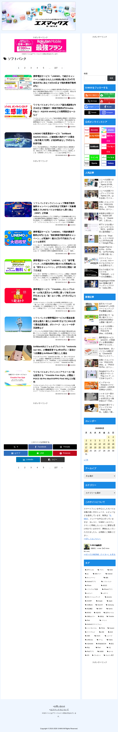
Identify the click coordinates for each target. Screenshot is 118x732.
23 (113, 447)
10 (86, 444)
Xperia (94, 163)
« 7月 (86, 460)
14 (104, 444)
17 (86, 447)
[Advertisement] (40, 179)
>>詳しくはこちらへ (92, 539)
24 (86, 451)
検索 (86, 74)
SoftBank (94, 147)
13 (100, 444)
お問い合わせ (59, 706)
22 (109, 447)
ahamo (111, 130)
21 (104, 447)
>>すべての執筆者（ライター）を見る (99, 554)
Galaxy (111, 163)
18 (91, 447)
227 (56, 68)
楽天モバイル (110, 138)
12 (95, 444)
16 (113, 444)
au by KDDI (94, 136)
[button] (53, 459)
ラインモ (94, 157)
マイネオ (110, 157)
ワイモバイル (110, 149)
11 (91, 444)
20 (100, 447)
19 (95, 447)
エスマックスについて (59, 710)
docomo (94, 130)
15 (109, 444)
